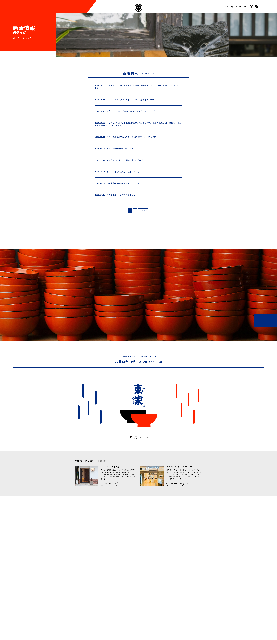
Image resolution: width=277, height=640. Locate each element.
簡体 (240, 7)
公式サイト (109, 484)
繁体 (245, 7)
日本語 (226, 7)
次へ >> (143, 210)
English (233, 7)
